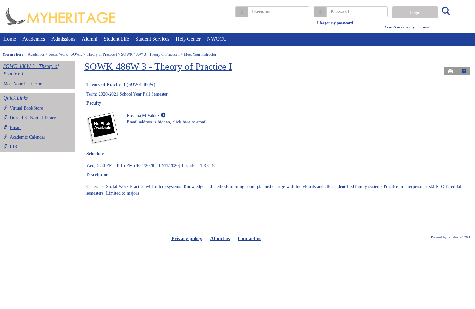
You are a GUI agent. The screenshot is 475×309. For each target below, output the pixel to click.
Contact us (249, 238)
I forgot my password (335, 23)
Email (15, 127)
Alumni (89, 39)
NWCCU (217, 39)
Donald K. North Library (33, 117)
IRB (13, 146)
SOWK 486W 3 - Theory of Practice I (150, 54)
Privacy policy (186, 238)
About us (220, 238)
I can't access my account (407, 27)
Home (9, 39)
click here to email (189, 122)
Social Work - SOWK (65, 54)
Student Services (152, 39)
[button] (464, 71)
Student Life (116, 39)
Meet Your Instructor (200, 54)
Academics (33, 39)
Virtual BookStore (26, 108)
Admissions (63, 39)
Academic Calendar (27, 137)
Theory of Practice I (102, 54)
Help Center (188, 39)
